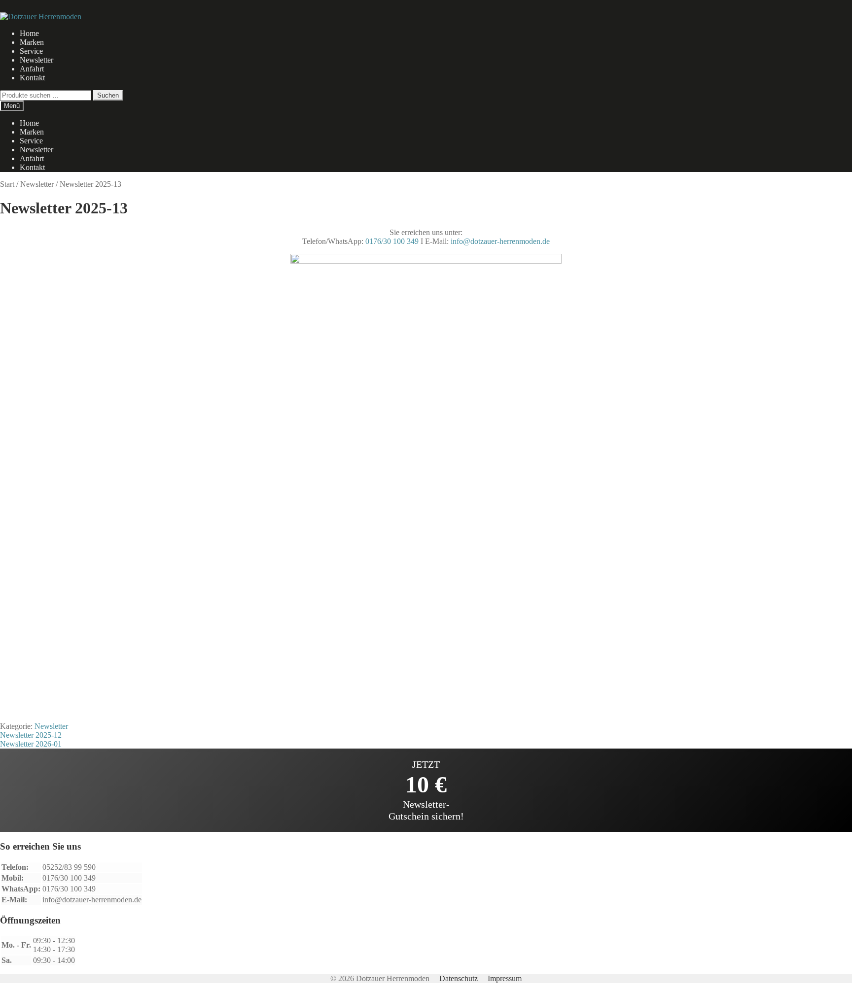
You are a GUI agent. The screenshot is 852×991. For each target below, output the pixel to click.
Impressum (505, 978)
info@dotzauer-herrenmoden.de (500, 241)
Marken (32, 42)
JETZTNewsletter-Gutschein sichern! (426, 790)
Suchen (108, 95)
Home (29, 33)
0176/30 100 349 (392, 241)
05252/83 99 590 (69, 867)
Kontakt (32, 77)
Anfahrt (32, 69)
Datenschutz (458, 978)
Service (31, 51)
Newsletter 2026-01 (31, 744)
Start (7, 184)
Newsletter (36, 60)
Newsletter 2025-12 (31, 735)
